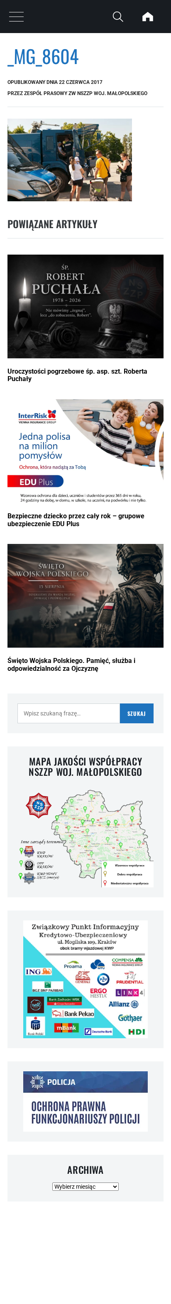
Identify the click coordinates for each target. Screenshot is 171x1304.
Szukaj (136, 713)
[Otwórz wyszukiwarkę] (118, 16)
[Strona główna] (148, 16)
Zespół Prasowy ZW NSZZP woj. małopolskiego (85, 93)
